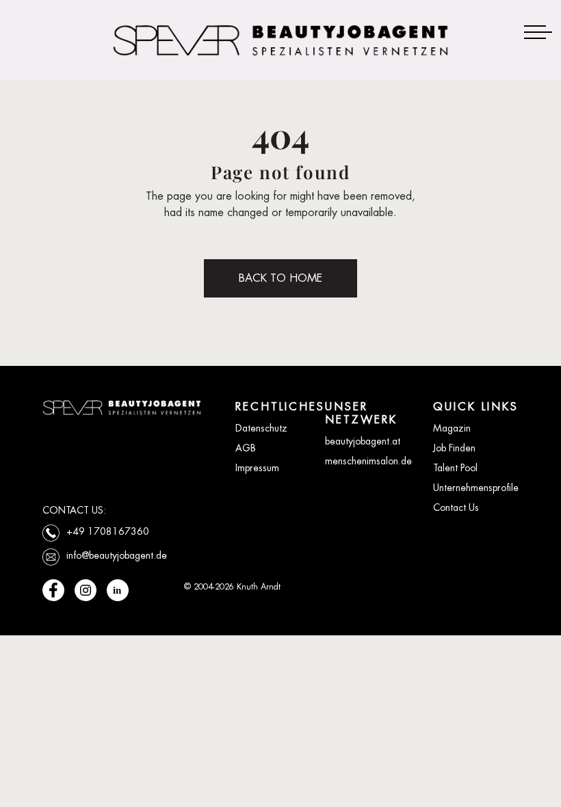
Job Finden (454, 448)
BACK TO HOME (280, 278)
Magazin (452, 428)
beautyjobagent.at (362, 441)
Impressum (257, 468)
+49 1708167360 (107, 531)
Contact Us (456, 507)
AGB (245, 448)
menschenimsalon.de (368, 461)
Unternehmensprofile (476, 487)
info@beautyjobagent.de (116, 555)
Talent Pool (455, 468)
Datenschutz (261, 428)
